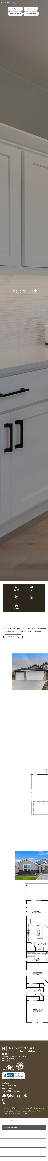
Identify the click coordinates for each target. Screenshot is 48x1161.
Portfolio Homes (15, 9)
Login (15, 1120)
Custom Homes (30, 9)
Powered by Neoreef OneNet (14, 1113)
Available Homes (15, 14)
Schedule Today (13, 637)
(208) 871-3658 (7, 1088)
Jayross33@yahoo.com (11, 1091)
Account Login (9, 1111)
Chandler (8, 1154)
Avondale (8, 1136)
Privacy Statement (23, 1111)
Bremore (7, 1141)
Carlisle (7, 1145)
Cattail (7, 1150)
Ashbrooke (8, 1132)
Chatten (7, 1159)
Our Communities (31, 14)
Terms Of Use (36, 1111)
